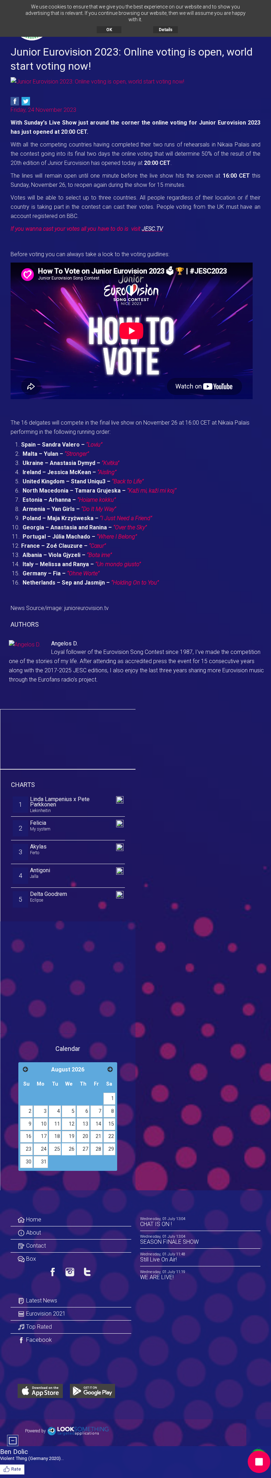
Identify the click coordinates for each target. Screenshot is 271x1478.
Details (166, 29)
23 (28, 1149)
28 (98, 1149)
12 (71, 1124)
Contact (35, 1245)
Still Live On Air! (158, 1259)
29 (111, 1149)
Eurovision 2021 (45, 1313)
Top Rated (38, 1326)
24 (44, 1149)
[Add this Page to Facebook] (15, 101)
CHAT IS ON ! (156, 1224)
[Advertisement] (68, 737)
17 (44, 1136)
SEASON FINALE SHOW (169, 1241)
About (33, 1232)
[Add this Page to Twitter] (26, 101)
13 (85, 1124)
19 (71, 1136)
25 (57, 1149)
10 (44, 1124)
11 (57, 1124)
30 (28, 1162)
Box (30, 1258)
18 (57, 1136)
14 (98, 1124)
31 (44, 1162)
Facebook (38, 1339)
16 (28, 1136)
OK (109, 29)
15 (111, 1124)
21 (98, 1136)
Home (33, 1219)
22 (111, 1136)
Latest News (41, 1300)
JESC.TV (152, 228)
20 (85, 1136)
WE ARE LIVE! (157, 1277)
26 (71, 1149)
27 (85, 1149)
